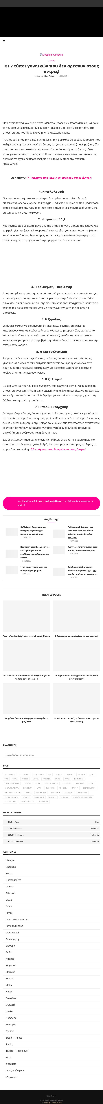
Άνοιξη (25, 779)
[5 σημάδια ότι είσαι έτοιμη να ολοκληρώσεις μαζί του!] (26, 698)
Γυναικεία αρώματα (12, 783)
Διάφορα (10, 945)
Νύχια (9, 991)
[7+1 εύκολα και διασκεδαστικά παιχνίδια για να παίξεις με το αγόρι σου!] (26, 655)
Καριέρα (10, 958)
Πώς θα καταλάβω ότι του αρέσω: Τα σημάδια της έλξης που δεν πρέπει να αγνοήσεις (82, 570)
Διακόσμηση (12, 939)
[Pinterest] (47, 3)
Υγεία (8, 1057)
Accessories (10, 774)
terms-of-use (57, 1103)
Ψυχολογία (11, 1077)
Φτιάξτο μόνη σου (15, 1070)
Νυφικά (28, 792)
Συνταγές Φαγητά (11, 797)
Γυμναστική (79, 779)
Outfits (81, 774)
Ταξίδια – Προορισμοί (17, 1051)
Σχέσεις (10, 1031)
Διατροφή (27, 783)
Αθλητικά (10, 893)
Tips (6, 779)
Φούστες (52, 797)
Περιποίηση (55, 792)
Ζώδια (9, 952)
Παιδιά (9, 1011)
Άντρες (35, 779)
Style (91, 774)
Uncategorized (13, 880)
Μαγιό (39, 788)
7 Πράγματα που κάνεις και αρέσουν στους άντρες (59, 177)
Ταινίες (9, 1044)
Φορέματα (11, 1064)
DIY (49, 774)
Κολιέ (91, 783)
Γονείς (9, 913)
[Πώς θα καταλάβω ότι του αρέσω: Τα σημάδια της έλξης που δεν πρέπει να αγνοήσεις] (59, 572)
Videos (9, 886)
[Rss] (66, 3)
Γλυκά (67, 779)
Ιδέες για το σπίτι (51, 783)
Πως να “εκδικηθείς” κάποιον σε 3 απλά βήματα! (26, 636)
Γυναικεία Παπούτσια (17, 919)
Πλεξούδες (69, 792)
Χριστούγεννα (10, 802)
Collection (39, 774)
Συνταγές (11, 1024)
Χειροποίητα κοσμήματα (82, 797)
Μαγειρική (11, 965)
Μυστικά (74, 788)
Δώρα (38, 783)
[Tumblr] (55, 3)
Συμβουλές (82, 792)
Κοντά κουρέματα (12, 788)
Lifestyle (10, 860)
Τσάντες (26, 797)
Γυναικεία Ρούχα (14, 926)
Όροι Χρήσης (51, 1096)
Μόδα (9, 985)
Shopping (11, 867)
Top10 (15, 779)
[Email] (59, 3)
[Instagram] (44, 3)
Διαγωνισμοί (12, 932)
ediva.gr (47, 1103)
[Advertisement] (51, 99)
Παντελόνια (41, 792)
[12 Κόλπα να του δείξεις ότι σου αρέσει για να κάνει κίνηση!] (76, 698)
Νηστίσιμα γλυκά (89, 788)
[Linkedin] (51, 3)
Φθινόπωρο (39, 797)
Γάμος (57, 779)
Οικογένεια (11, 998)
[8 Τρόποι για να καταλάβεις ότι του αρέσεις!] (76, 616)
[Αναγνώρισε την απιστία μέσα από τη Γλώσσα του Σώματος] (59, 550)
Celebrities (24, 774)
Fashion (59, 774)
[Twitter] (40, 3)
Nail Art (70, 774)
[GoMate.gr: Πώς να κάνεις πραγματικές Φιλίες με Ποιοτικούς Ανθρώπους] (12, 532)
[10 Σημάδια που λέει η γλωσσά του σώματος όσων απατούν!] (76, 655)
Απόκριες (47, 779)
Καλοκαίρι (80, 783)
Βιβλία (9, 899)
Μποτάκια (63, 788)
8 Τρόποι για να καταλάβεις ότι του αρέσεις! (76, 636)
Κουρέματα (27, 788)
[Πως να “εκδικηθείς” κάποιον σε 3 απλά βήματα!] (26, 616)
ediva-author (48, 76)
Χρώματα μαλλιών (27, 802)
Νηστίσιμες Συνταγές (13, 792)
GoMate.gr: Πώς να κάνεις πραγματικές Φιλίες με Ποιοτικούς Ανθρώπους (33, 530)
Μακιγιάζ (10, 972)
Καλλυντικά (67, 783)
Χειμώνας (64, 797)
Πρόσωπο (11, 1018)
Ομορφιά (10, 1005)
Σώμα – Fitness (14, 1037)
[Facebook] (36, 3)
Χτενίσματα (43, 802)
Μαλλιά (9, 978)
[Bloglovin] (62, 3)
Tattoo (9, 873)
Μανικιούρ (50, 788)
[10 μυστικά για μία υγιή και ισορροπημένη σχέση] (12, 570)
